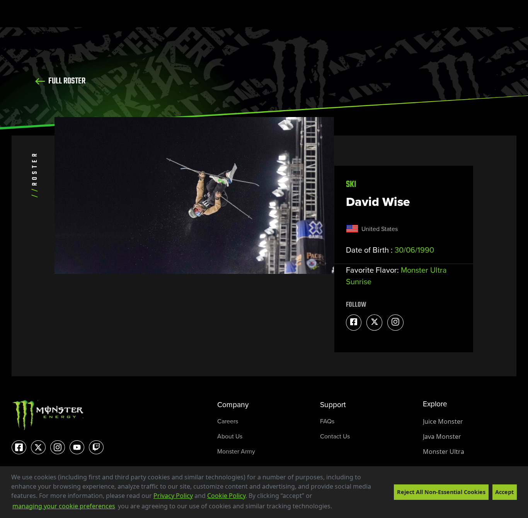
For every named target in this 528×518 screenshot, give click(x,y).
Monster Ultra (443, 451)
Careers (227, 421)
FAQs (327, 421)
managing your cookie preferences (63, 506)
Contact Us (335, 436)
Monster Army (236, 451)
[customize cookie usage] (340, 508)
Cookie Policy (226, 495)
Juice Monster (443, 421)
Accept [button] (504, 492)
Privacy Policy (173, 495)
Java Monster (442, 436)
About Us (229, 436)
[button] (335, 507)
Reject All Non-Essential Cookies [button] (441, 492)
